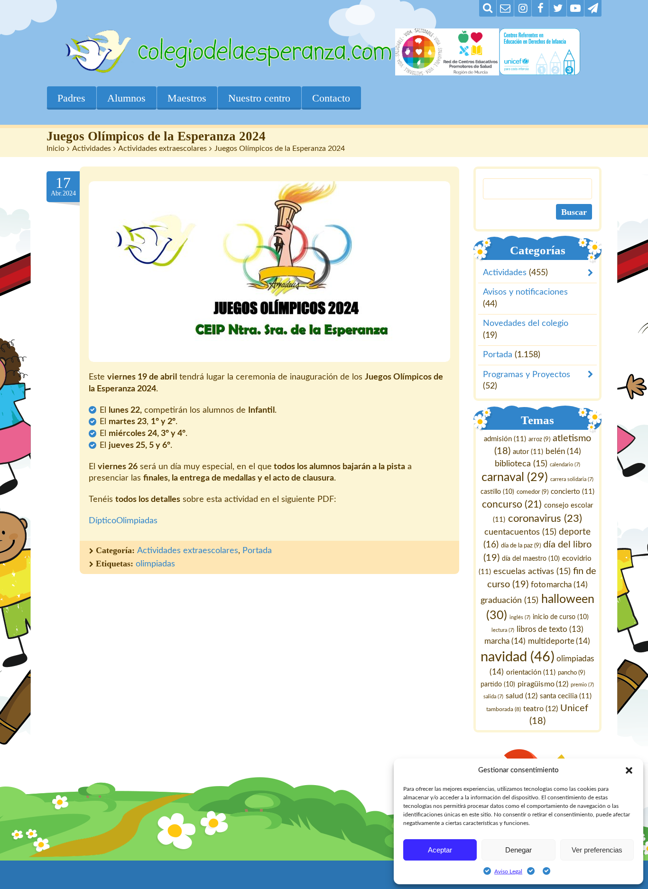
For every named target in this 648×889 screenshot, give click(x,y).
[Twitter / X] (557, 8)
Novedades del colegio (525, 324)
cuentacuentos (520, 532)
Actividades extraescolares (162, 148)
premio (582, 684)
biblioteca (521, 464)
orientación (531, 672)
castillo (497, 492)
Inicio (55, 148)
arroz (539, 439)
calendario (565, 464)
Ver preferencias (597, 850)
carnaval (514, 478)
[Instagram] (522, 8)
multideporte (559, 641)
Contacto (331, 98)
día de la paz (521, 545)
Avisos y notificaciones (525, 292)
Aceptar (440, 850)
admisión (505, 439)
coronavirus (545, 519)
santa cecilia (566, 696)
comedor (532, 492)
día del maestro (531, 559)
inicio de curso (561, 617)
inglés (520, 617)
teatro (541, 709)
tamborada (504, 709)
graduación (510, 600)
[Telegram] (593, 8)
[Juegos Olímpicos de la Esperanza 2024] (269, 271)
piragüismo (543, 684)
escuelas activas (532, 571)
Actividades (91, 148)
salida (493, 696)
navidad (518, 657)
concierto (572, 492)
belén (563, 451)
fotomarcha (559, 585)
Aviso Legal (508, 871)
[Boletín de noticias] (505, 8)
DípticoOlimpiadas (123, 521)
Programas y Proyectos (526, 374)
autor (528, 451)
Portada (257, 550)
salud (521, 696)
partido (498, 684)
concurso (512, 504)
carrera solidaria (571, 479)
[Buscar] (487, 8)
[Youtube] (575, 8)
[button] (629, 770)
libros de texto (550, 630)
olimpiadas (155, 564)
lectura (502, 630)
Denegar (518, 850)
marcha (505, 641)
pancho (571, 672)
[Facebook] (540, 8)
